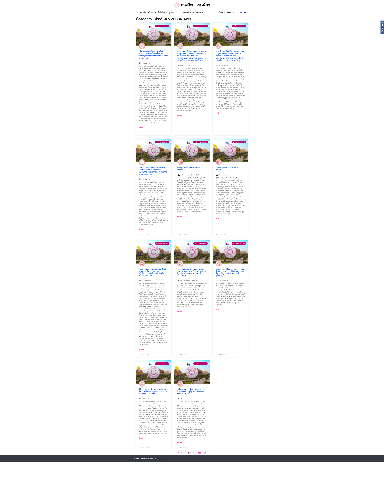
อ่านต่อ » (141, 127)
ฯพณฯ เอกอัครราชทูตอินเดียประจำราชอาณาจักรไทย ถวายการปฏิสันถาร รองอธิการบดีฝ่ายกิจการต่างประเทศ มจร (153, 170)
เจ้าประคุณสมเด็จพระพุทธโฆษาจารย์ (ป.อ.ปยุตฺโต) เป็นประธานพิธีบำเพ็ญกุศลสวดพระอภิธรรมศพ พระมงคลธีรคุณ (153, 54)
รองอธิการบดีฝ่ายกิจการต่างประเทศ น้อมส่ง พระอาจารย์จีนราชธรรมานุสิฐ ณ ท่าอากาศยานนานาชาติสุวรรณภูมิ (191, 272)
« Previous (180, 453)
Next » (204, 453)
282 (199, 453)
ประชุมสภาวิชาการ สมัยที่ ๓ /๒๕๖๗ (189, 168)
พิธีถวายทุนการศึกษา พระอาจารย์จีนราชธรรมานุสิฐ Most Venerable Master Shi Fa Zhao (153, 391)
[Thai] (245, 12)
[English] (241, 12)
